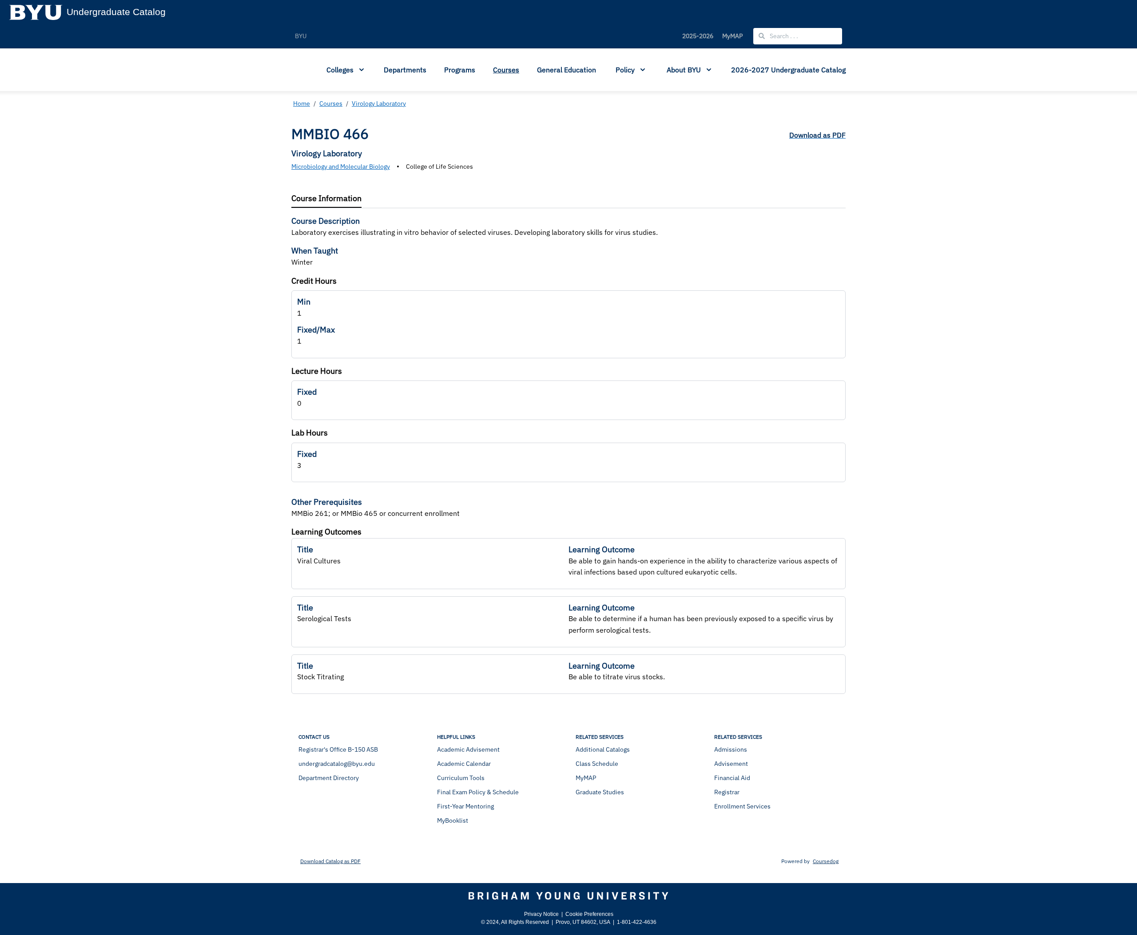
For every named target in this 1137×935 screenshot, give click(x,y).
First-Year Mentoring (465, 806)
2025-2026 (697, 36)
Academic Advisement (468, 749)
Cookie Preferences (589, 914)
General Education (566, 69)
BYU (300, 36)
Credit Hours (314, 281)
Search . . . (783, 36)
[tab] (326, 199)
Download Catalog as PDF (330, 861)
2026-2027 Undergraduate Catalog (788, 69)
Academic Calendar (464, 764)
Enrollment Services (742, 806)
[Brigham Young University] (568, 896)
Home (301, 103)
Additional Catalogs (603, 749)
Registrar (726, 792)
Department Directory (328, 778)
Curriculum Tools (461, 778)
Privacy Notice (541, 914)
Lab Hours (309, 433)
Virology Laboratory (379, 103)
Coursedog (826, 861)
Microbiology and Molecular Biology (340, 166)
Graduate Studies (600, 792)
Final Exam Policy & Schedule (478, 792)
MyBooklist (452, 820)
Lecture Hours (316, 371)
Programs (459, 69)
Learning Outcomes (326, 532)
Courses (506, 69)
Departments (405, 69)
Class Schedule (597, 764)
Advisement (731, 764)
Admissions (730, 749)
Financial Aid (732, 778)
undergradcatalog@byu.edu (336, 764)
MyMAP (732, 36)
